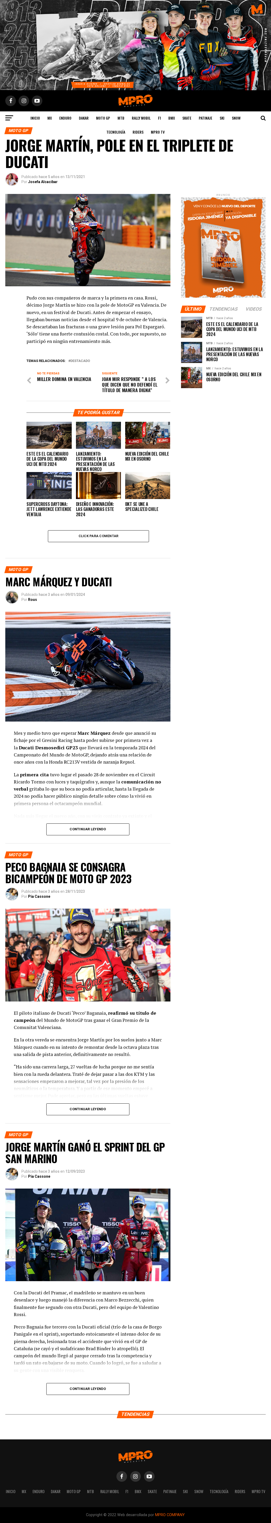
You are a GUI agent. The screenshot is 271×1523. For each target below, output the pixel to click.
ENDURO (65, 118)
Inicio (35, 118)
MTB (121, 118)
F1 (159, 118)
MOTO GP (103, 118)
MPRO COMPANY (170, 1515)
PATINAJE (205, 118)
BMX (171, 118)
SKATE (186, 118)
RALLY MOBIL (141, 118)
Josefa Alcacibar (43, 182)
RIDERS (138, 132)
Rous (32, 599)
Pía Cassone (39, 896)
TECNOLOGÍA (115, 132)
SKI (222, 118)
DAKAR (84, 118)
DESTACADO (80, 361)
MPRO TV (158, 132)
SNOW (236, 118)
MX (49, 118)
